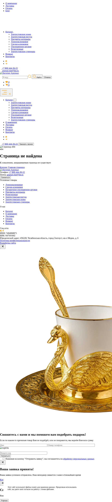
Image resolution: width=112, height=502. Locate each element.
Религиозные (11, 194)
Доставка (9, 216)
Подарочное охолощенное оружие (21, 189)
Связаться (5, 177)
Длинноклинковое (14, 185)
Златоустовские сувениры (17, 202)
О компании (11, 214)
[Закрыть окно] (2, 246)
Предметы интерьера (15, 192)
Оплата (8, 218)
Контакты (10, 223)
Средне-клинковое (14, 187)
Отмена (47, 77)
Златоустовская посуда (15, 197)
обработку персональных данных (78, 459)
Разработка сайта (8, 243)
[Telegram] (6, 63)
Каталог (4, 167)
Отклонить (94, 492)
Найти (39, 77)
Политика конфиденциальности (15, 240)
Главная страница (16, 167)
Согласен (94, 485)
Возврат (9, 221)
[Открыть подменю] (15, 100)
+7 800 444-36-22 (17, 172)
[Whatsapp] (6, 61)
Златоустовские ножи (15, 199)
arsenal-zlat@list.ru (15, 175)
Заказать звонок (26, 144)
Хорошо (4, 501)
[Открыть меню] (6, 92)
